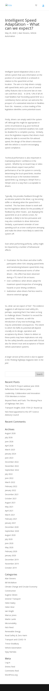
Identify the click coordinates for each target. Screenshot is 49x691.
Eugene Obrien (11, 595)
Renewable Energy (13, 631)
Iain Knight (9, 611)
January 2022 (10, 490)
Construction (10, 590)
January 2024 (10, 453)
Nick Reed (9, 627)
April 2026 (9, 445)
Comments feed (12, 670)
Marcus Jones (10, 615)
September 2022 (12, 470)
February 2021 (11, 519)
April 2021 (9, 510)
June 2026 (9, 441)
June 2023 (9, 458)
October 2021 (11, 498)
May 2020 (9, 547)
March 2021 (10, 514)
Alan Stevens (24, 33)
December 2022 (12, 462)
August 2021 (10, 502)
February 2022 (11, 486)
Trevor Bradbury (12, 643)
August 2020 (10, 535)
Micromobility (10, 623)
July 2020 (9, 539)
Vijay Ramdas (10, 652)
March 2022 (10, 482)
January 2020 (10, 555)
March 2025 (10, 449)
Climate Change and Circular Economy (21, 586)
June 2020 (9, 543)
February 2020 (11, 551)
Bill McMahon (11, 582)
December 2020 (12, 527)
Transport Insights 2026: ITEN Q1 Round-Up (23, 407)
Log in (7, 662)
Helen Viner (10, 607)
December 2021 (12, 494)
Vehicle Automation (13, 647)
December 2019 (12, 559)
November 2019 (12, 563)
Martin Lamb (10, 619)
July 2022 (9, 474)
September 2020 (12, 531)
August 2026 (10, 433)
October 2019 (11, 567)
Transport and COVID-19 (15, 639)
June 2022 (9, 478)
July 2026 (9, 437)
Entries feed (10, 666)
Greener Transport (13, 599)
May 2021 (9, 506)
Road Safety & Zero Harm (16, 635)
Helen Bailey (10, 603)
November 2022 (12, 466)
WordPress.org (11, 675)
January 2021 (10, 523)
